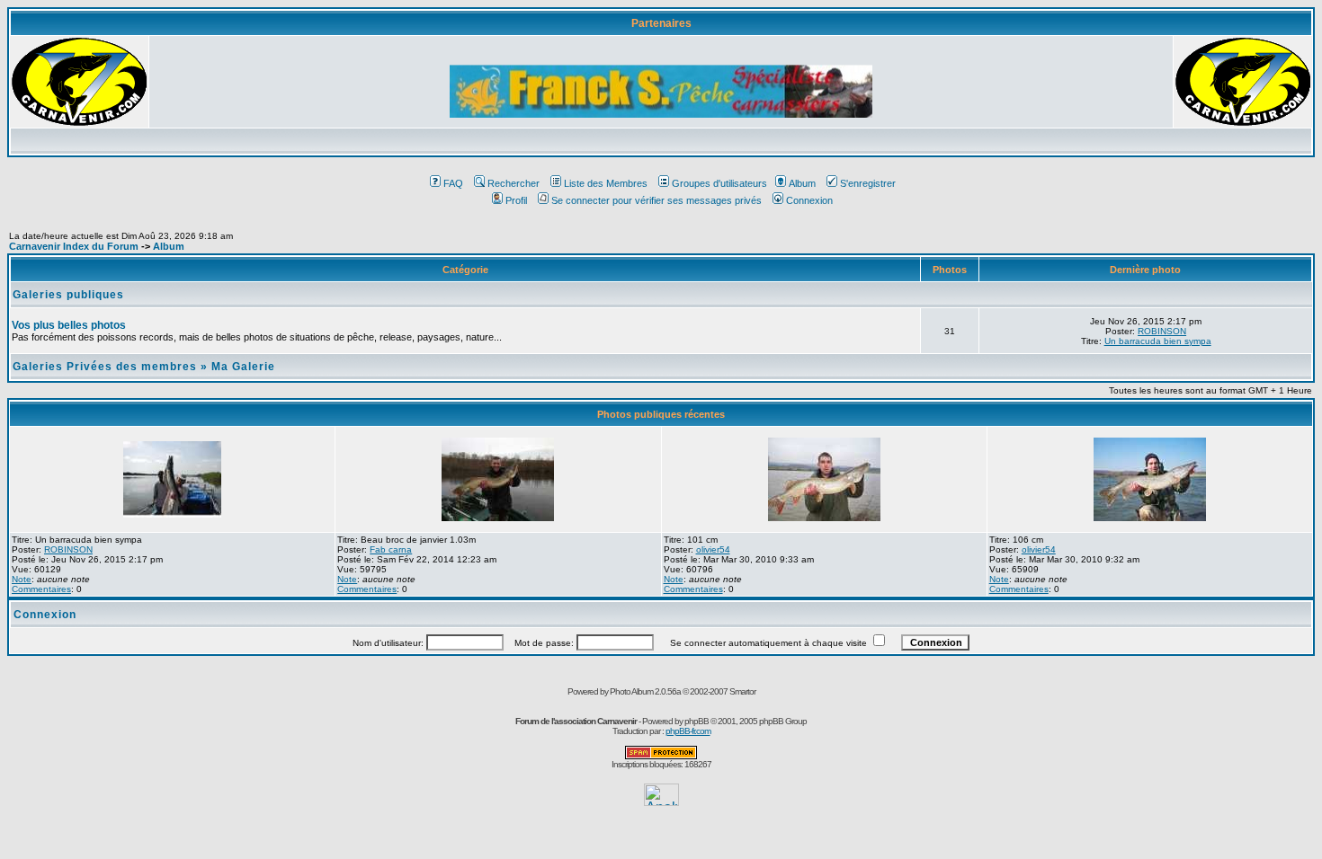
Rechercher (513, 183)
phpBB (696, 721)
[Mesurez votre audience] (661, 801)
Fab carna (391, 549)
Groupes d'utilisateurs (719, 183)
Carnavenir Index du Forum (73, 246)
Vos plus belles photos (69, 325)
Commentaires (41, 589)
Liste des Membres (606, 183)
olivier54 (713, 549)
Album (802, 183)
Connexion (809, 200)
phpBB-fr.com (687, 731)
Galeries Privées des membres (105, 366)
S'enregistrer (868, 183)
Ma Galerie (243, 366)
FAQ (453, 183)
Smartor (742, 691)
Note (21, 579)
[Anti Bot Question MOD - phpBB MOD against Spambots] (661, 756)
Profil (516, 200)
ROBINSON (1162, 331)
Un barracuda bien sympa (1157, 341)
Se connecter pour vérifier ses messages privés (656, 200)
